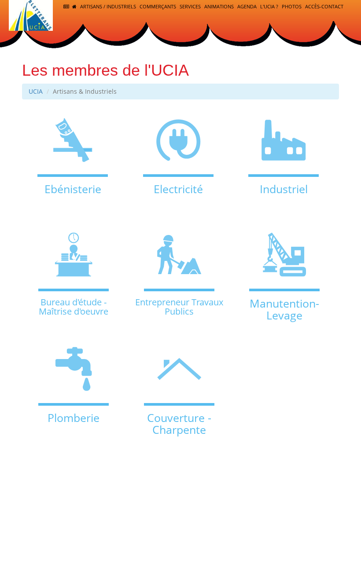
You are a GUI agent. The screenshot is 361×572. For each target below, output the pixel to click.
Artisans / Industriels (108, 6)
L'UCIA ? (269, 6)
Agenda (247, 6)
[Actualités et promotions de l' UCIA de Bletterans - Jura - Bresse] (66, 6)
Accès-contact (324, 6)
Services (190, 6)
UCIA (36, 91)
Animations (219, 6)
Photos (292, 6)
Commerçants (158, 6)
